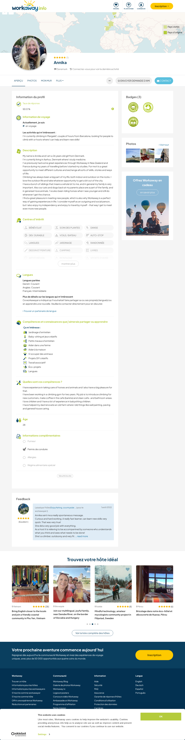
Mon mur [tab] (46, 80)
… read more (81, 536)
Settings (42, 734)
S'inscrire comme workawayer (26, 692)
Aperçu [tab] (18, 80)
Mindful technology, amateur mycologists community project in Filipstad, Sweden (113, 615)
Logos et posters (61, 692)
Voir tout (164, 144)
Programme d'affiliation (64, 704)
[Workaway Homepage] (29, 5)
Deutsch (139, 685)
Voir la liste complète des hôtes (92, 633)
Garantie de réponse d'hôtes (107, 696)
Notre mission (59, 708)
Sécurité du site (65, 476)
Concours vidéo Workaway (65, 696)
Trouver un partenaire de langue (39, 311)
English (138, 681)
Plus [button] (59, 80)
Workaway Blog (60, 681)
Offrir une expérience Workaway (27, 700)
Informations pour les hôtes (25, 685)
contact (165, 80)
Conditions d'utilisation (105, 700)
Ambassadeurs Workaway (65, 700)
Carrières (98, 708)
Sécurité (98, 685)
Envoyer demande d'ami (135, 80)
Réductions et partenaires (24, 704)
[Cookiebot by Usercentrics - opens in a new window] (18, 734)
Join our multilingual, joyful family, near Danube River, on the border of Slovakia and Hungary (71, 614)
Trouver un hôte (19, 681)
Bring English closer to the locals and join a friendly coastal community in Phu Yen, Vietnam (29, 615)
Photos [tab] (32, 80)
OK (161, 716)
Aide (96, 681)
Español (139, 689)
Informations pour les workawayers (28, 689)
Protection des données (105, 704)
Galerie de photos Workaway (67, 685)
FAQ (96, 689)
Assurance (99, 692)
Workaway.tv (59, 689)
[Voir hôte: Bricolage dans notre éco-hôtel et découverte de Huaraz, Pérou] (154, 583)
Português (140, 692)
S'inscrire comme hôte (22, 696)
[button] (87, 624)
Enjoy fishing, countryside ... (63, 507)
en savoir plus (147, 192)
